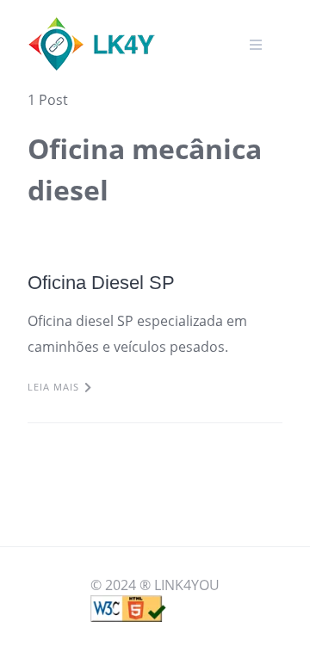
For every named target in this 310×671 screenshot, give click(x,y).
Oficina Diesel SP (101, 282)
